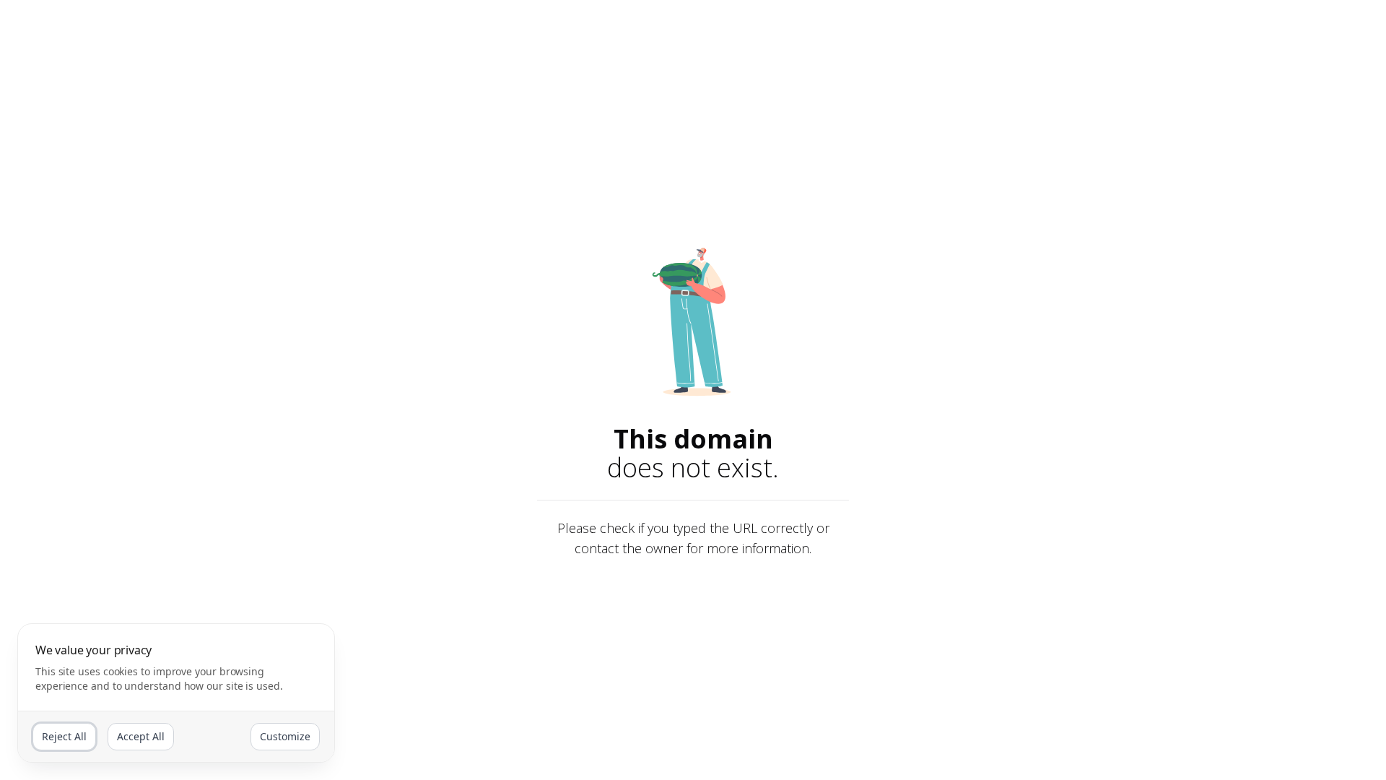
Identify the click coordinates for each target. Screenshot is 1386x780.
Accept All (141, 736)
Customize (285, 736)
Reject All (64, 736)
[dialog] (176, 693)
